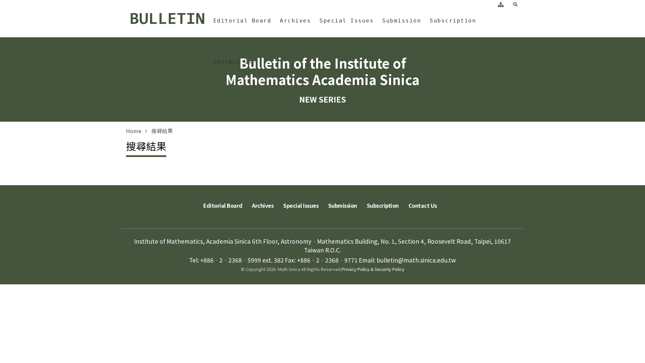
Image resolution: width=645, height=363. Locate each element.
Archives (295, 20)
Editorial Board (242, 20)
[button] (633, 355)
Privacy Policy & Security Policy (373, 269)
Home (133, 131)
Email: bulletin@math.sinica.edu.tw (407, 260)
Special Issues (346, 20)
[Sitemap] (501, 4)
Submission (401, 20)
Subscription (453, 20)
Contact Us (232, 61)
